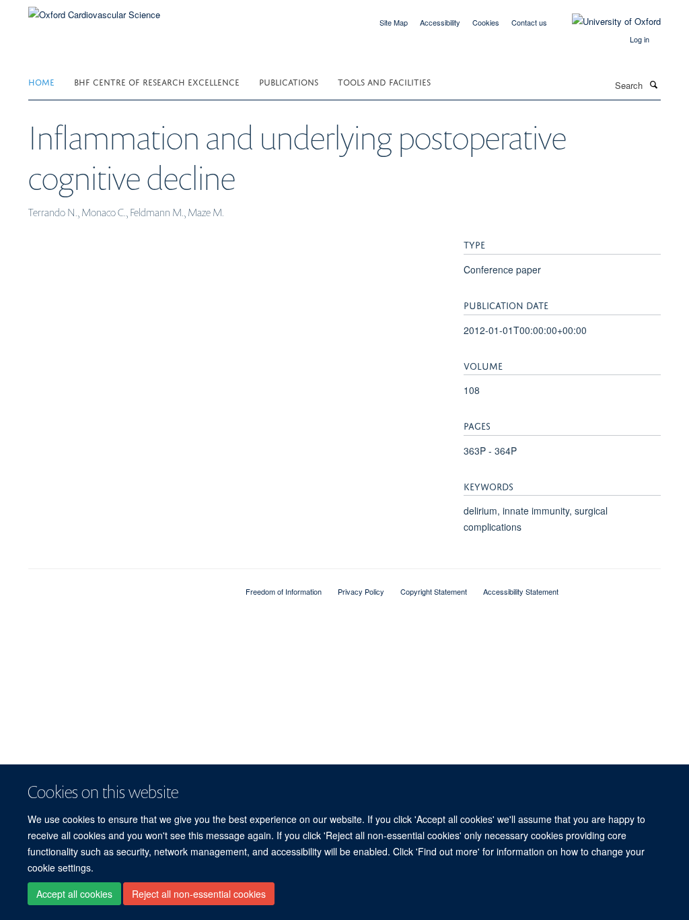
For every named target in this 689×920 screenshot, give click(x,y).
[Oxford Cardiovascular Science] (94, 9)
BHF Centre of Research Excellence (157, 81)
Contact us (529, 22)
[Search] (653, 84)
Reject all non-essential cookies (199, 893)
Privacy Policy (361, 591)
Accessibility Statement (520, 591)
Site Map (393, 22)
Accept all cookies (74, 893)
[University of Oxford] (606, 21)
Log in (639, 39)
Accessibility (440, 22)
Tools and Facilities (384, 81)
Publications (288, 81)
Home (41, 81)
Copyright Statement (433, 591)
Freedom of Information (284, 591)
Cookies (485, 22)
